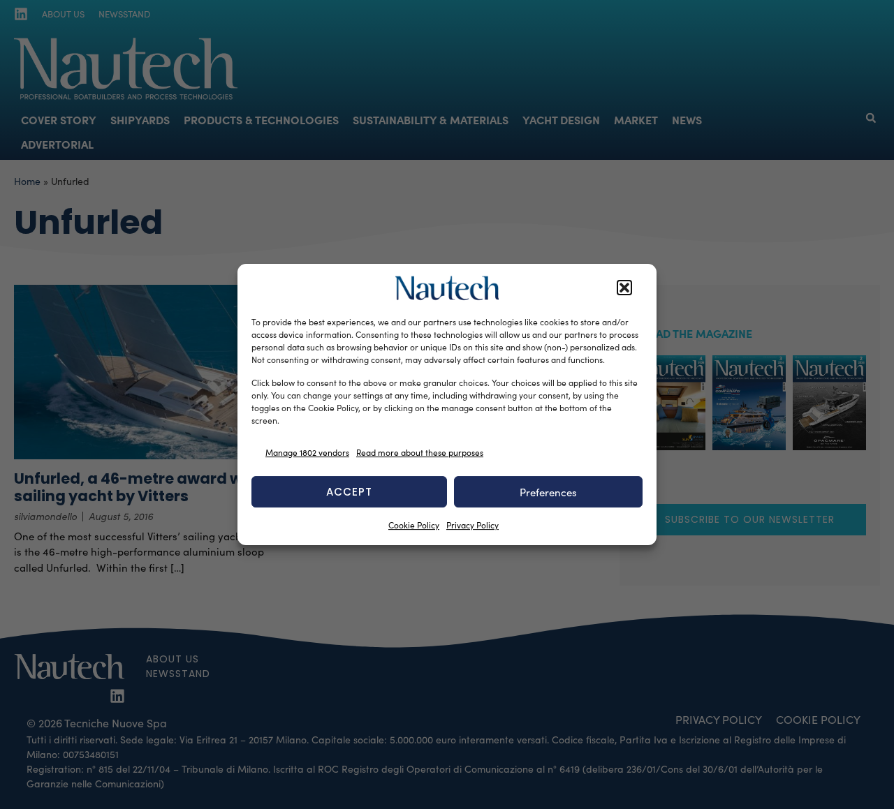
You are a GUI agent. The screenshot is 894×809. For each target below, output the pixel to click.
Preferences (548, 492)
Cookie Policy (413, 524)
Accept (349, 491)
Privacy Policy (472, 524)
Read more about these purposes (419, 452)
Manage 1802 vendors (307, 452)
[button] (624, 288)
